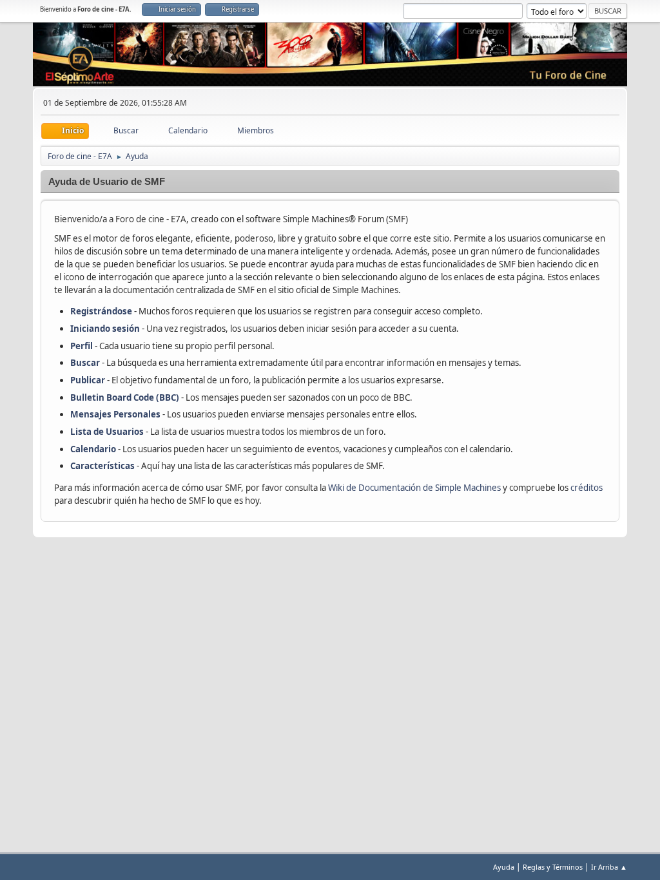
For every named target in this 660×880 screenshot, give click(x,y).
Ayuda (503, 867)
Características (102, 466)
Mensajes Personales (115, 414)
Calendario (93, 449)
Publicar (87, 380)
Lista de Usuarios (107, 431)
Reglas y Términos (553, 867)
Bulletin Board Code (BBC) (125, 397)
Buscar (85, 362)
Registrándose (101, 311)
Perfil (81, 346)
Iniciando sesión (105, 328)
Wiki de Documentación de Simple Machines (414, 487)
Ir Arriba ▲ (609, 867)
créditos (586, 487)
